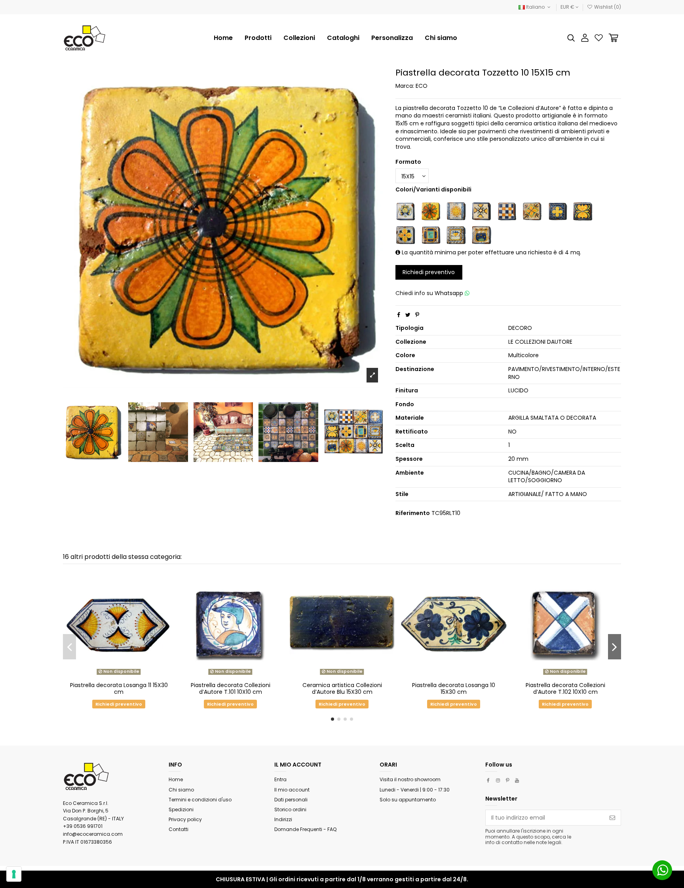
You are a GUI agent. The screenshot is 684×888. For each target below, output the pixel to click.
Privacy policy (185, 819)
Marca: (404, 86)
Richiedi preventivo (429, 272)
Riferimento (412, 513)
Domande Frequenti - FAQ (305, 829)
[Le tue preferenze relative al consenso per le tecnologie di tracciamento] (13, 874)
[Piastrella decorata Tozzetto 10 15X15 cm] (431, 211)
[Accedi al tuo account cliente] (585, 38)
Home (176, 779)
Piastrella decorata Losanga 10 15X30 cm (453, 688)
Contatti (178, 829)
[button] (299, 38)
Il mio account (292, 789)
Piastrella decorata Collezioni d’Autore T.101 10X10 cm (230, 688)
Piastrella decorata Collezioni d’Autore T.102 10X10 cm (565, 688)
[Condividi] (398, 315)
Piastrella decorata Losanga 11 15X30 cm (119, 688)
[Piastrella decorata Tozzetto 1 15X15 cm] (405, 211)
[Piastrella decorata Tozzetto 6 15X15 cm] (405, 235)
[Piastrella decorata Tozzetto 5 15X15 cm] (583, 211)
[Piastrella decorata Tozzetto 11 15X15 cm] (456, 211)
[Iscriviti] (612, 817)
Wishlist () (607, 7)
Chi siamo (181, 789)
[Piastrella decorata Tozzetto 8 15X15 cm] (456, 235)
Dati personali (291, 799)
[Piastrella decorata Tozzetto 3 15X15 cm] (532, 211)
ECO (422, 86)
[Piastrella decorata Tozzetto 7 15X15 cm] (431, 235)
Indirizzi (283, 819)
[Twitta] (407, 315)
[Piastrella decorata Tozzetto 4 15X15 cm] (557, 211)
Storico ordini (290, 809)
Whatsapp (450, 293)
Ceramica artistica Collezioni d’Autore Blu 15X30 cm (342, 688)
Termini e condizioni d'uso (200, 799)
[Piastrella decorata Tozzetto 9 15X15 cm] (481, 235)
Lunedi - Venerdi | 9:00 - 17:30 (415, 789)
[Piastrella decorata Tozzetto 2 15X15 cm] (507, 211)
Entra (280, 779)
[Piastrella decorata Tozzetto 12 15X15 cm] (481, 211)
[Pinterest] (417, 315)
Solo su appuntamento (408, 799)
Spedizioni (181, 809)
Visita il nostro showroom (410, 779)
